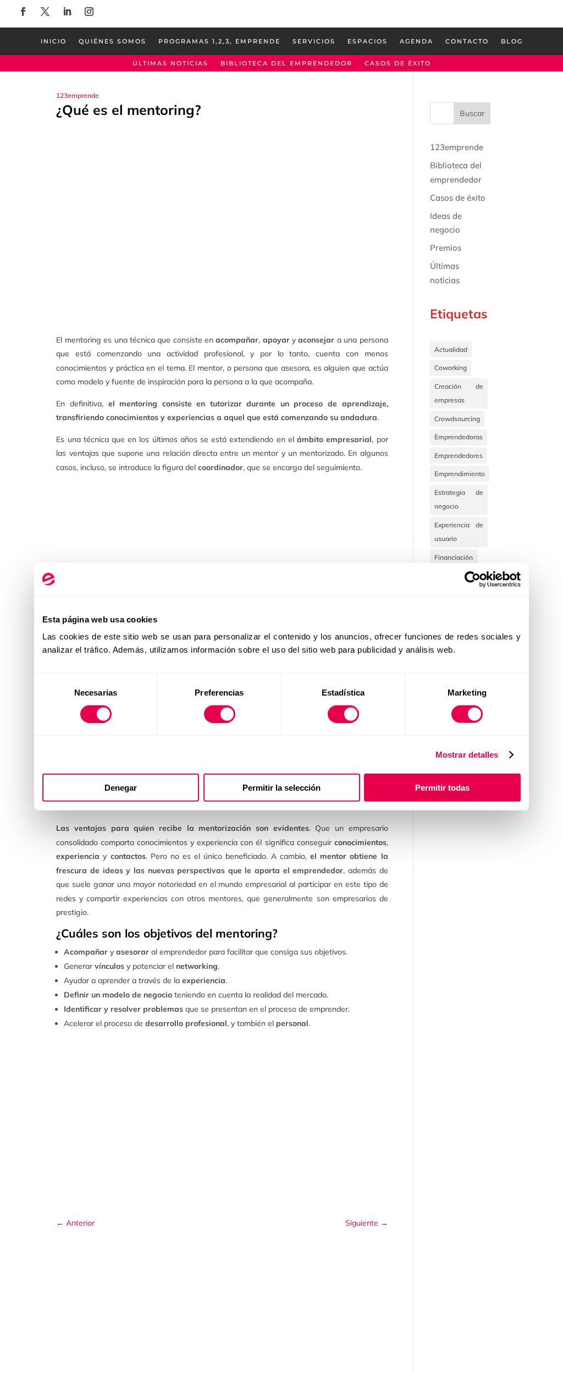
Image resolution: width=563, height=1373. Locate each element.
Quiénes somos (112, 41)
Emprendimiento (459, 474)
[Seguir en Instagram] (89, 11)
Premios (445, 247)
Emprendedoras (458, 437)
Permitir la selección (281, 787)
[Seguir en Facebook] (23, 11)
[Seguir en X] (45, 11)
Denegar (120, 787)
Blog (512, 41)
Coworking (450, 367)
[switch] (219, 714)
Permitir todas (442, 787)
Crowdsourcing (457, 419)
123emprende (77, 95)
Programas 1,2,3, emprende (219, 41)
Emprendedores (458, 455)
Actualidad (450, 349)
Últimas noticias (170, 63)
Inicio (54, 41)
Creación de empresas (458, 393)
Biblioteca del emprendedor (286, 63)
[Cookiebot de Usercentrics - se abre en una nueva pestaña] (472, 579)
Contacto (467, 41)
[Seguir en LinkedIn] (67, 11)
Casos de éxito (398, 63)
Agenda (416, 41)
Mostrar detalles (467, 754)
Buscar (472, 113)
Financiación (453, 557)
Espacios (367, 41)
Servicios (313, 41)
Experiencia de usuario (458, 532)
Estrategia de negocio (458, 499)
